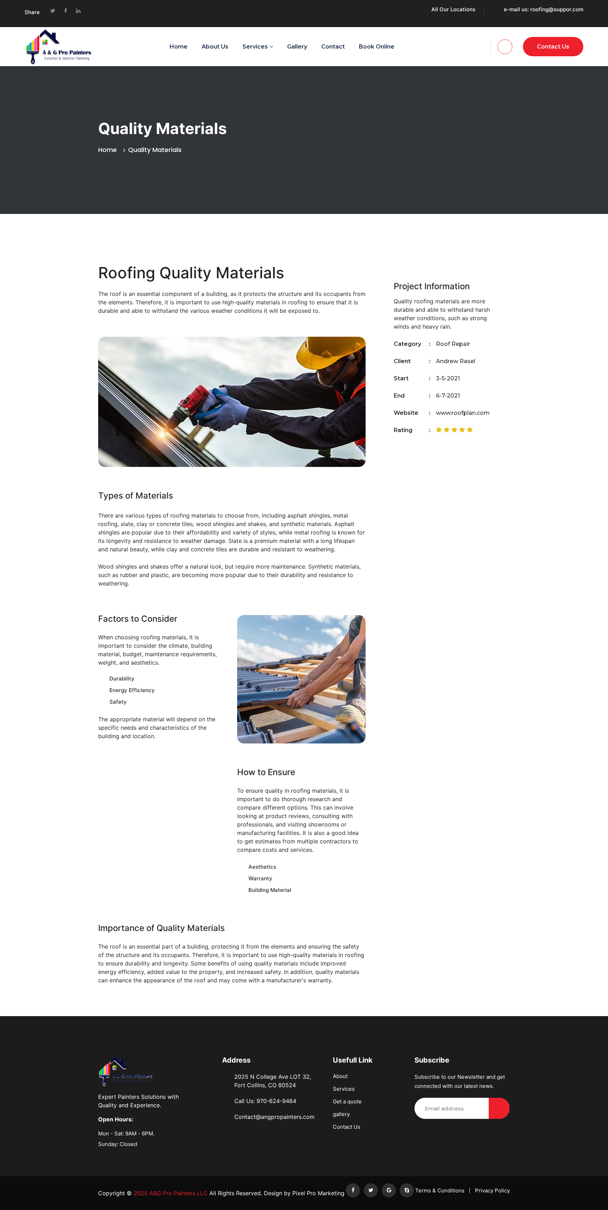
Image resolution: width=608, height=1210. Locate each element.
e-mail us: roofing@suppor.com (543, 9)
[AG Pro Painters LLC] (60, 46)
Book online (376, 46)
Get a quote (347, 1101)
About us (215, 46)
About (340, 1076)
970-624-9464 (276, 1100)
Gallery (297, 46)
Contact (333, 46)
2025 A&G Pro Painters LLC (170, 1193)
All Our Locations (453, 9)
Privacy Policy (492, 1190)
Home (179, 46)
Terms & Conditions (439, 1190)
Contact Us (346, 1126)
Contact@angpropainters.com (274, 1116)
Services (255, 46)
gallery (341, 1114)
